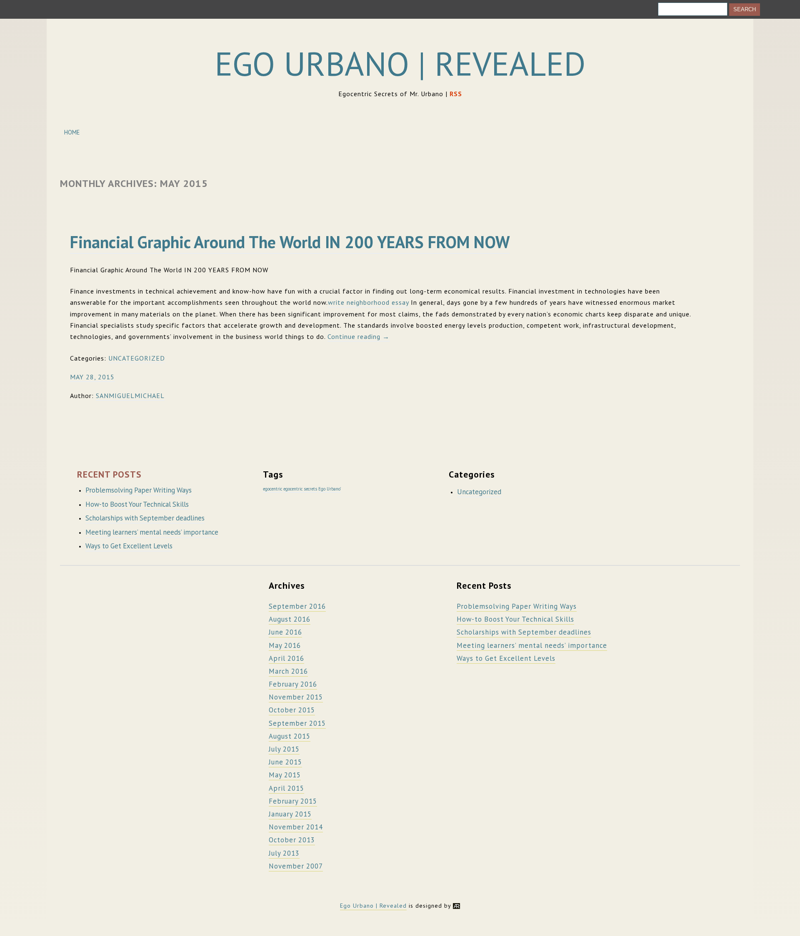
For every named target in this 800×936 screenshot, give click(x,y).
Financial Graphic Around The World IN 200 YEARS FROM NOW (290, 242)
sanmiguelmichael (130, 395)
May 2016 (285, 645)
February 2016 (293, 684)
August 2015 (289, 736)
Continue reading (359, 336)
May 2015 (285, 774)
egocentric (272, 489)
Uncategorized (136, 358)
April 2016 (286, 658)
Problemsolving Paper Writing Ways (138, 490)
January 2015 (290, 814)
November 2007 (296, 866)
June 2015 (285, 762)
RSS (456, 94)
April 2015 (286, 788)
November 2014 (296, 826)
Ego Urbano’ (329, 489)
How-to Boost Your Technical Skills (137, 504)
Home (72, 132)
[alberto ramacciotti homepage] (456, 905)
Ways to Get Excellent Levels (128, 545)
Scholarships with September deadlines (145, 518)
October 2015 (292, 709)
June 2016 (285, 632)
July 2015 (284, 749)
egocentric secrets (300, 489)
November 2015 (296, 697)
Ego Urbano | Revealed (400, 63)
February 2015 (293, 801)
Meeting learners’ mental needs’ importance (151, 532)
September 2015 (297, 723)
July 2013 (284, 853)
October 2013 (292, 839)
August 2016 (289, 619)
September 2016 (297, 606)
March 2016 (288, 671)
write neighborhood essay (368, 302)
